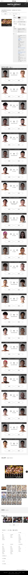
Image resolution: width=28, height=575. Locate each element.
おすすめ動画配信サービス (23, 569)
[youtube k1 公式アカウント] (15, 530)
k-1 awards (4, 558)
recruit (16, 572)
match (3, 547)
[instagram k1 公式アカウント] (8, 530)
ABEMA (20, 38)
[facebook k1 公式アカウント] (10, 530)
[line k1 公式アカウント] (13, 530)
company (20, 572)
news (3, 534)
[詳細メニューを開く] (27, 1)
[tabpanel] (7, 520)
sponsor (3, 539)
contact (13, 572)
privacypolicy (6, 572)
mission (23, 572)
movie (9, 80)
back (14, 524)
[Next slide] (27, 472)
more (19, 80)
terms (9, 572)
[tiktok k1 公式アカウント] (12, 530)
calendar (11, 534)
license (20, 551)
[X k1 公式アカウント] (7, 530)
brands (3, 538)
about (3, 552)
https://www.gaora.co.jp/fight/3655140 (21, 52)
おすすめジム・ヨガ (18, 569)
